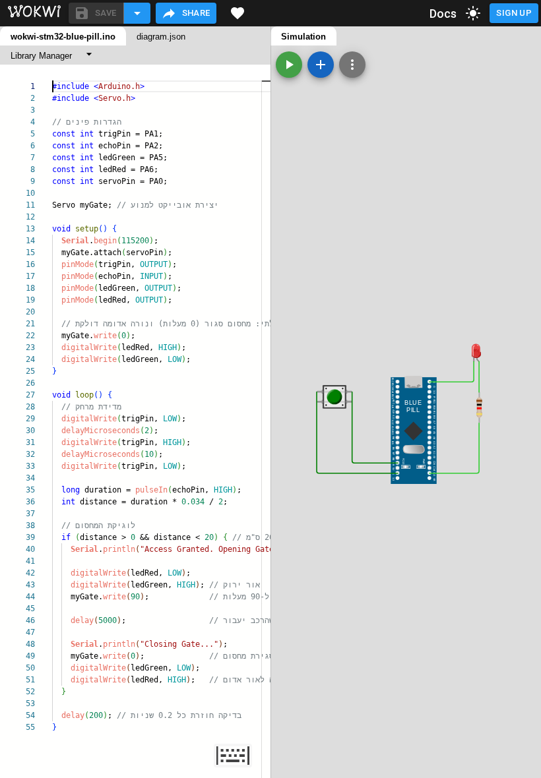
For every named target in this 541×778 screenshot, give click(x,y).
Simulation (303, 37)
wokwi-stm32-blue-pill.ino (63, 37)
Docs (443, 13)
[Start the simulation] (289, 64)
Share (196, 13)
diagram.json (161, 37)
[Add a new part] (320, 64)
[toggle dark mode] (473, 13)
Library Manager (41, 56)
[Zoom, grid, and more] (352, 64)
